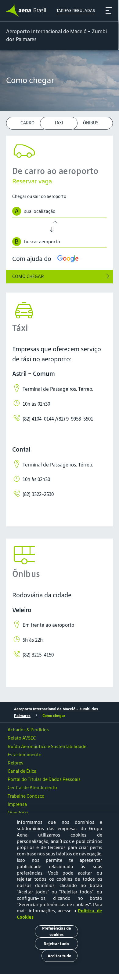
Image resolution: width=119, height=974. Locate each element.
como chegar (28, 276)
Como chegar (53, 715)
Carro (27, 123)
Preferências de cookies (56, 931)
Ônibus (91, 123)
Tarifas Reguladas (75, 11)
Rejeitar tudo (56, 943)
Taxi (58, 123)
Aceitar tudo (59, 955)
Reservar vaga (32, 181)
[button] (59, 812)
